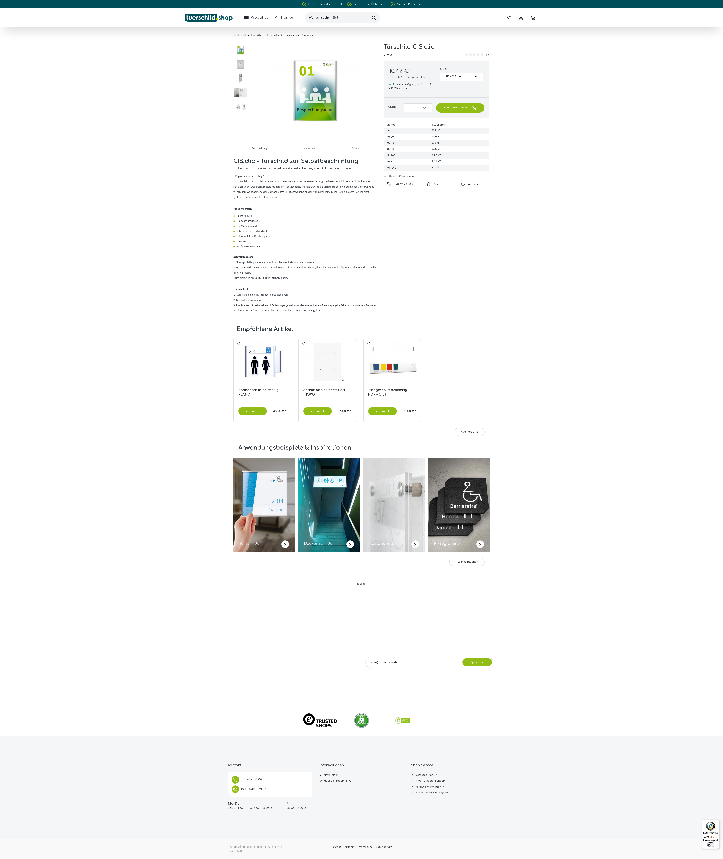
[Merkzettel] (509, 17)
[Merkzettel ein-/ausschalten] (238, 344)
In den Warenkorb (455, 107)
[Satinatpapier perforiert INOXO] (327, 362)
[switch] (710, 844)
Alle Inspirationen (467, 561)
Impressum (365, 847)
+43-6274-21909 (403, 184)
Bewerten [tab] (439, 184)
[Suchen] (374, 17)
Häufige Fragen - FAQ (337, 781)
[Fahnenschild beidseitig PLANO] (262, 362)
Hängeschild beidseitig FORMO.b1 (387, 392)
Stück (392, 107)
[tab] (259, 148)
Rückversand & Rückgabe (431, 792)
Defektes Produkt (426, 775)
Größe (444, 69)
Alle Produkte (469, 432)
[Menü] (717, 821)
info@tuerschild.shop (256, 788)
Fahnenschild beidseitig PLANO (258, 392)
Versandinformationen (430, 787)
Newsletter (330, 775)
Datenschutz (383, 847)
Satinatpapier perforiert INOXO (324, 392)
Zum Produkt (253, 411)
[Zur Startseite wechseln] (209, 17)
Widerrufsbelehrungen (430, 781)
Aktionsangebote (466, 673)
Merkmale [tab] (309, 148)
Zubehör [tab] (356, 148)
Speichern (477, 662)
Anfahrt (350, 847)
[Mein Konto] (521, 17)
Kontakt (336, 847)
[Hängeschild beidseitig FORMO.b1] (392, 362)
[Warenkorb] (532, 17)
